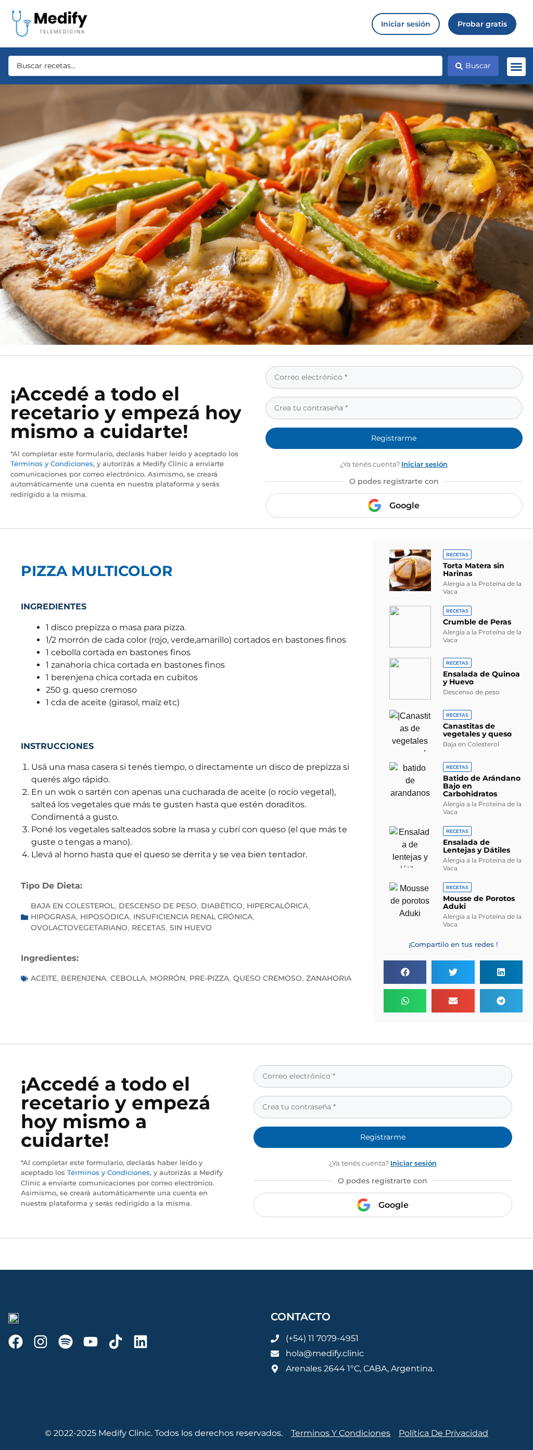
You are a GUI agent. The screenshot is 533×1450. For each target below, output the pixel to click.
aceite (44, 978)
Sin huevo (191, 927)
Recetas (149, 927)
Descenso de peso (158, 905)
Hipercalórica (277, 905)
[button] (516, 66)
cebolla (128, 978)
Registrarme (393, 438)
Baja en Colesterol (73, 905)
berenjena (83, 978)
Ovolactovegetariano (79, 927)
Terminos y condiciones (340, 1433)
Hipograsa (53, 916)
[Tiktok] (115, 1341)
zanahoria (328, 978)
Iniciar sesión (424, 464)
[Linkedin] (140, 1341)
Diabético (222, 905)
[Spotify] (65, 1341)
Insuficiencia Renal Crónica (192, 916)
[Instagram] (40, 1341)
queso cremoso (267, 978)
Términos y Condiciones (51, 463)
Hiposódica (104, 916)
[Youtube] (90, 1341)
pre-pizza (209, 978)
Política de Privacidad (443, 1433)
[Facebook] (15, 1341)
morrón (167, 978)
